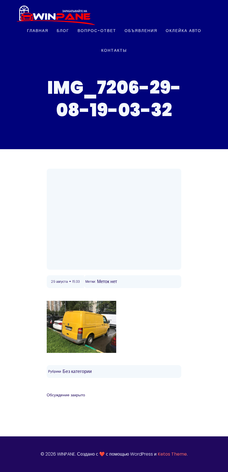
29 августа (59, 281)
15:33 (76, 281)
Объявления (141, 30)
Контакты (114, 50)
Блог (63, 30)
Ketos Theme (172, 454)
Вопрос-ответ (97, 30)
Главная (37, 30)
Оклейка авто (183, 30)
